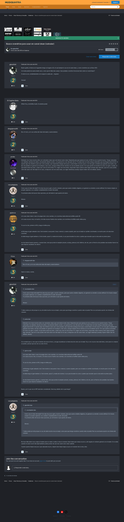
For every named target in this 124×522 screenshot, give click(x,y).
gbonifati (16, 48)
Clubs (13, 6)
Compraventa (36, 6)
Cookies (68, 516)
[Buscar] (118, 6)
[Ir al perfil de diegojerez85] (13, 134)
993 (13, 85)
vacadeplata (13, 185)
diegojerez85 (13, 129)
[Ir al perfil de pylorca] (13, 218)
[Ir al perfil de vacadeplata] (13, 190)
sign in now (43, 461)
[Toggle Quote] (23, 260)
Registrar (115, 2)
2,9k (13, 121)
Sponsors (26, 6)
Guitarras (26, 50)
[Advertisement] (35, 22)
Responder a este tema (109, 56)
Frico (13, 256)
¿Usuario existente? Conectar (100, 2)
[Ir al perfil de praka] (13, 162)
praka (13, 157)
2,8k (13, 206)
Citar (26, 85)
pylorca (13, 213)
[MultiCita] (22, 86)
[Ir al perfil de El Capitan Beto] (13, 106)
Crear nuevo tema (91, 56)
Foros (7, 6)
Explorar (45, 6)
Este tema (111, 6)
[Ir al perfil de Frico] (13, 262)
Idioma (55, 516)
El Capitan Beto (12, 100)
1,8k (13, 277)
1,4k (13, 234)
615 (14, 150)
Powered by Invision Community (62, 519)
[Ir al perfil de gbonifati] (8, 49)
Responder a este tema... (22, 467)
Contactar (62, 516)
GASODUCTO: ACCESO (62, 38)
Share (101, 49)
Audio (19, 6)
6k (14, 178)
